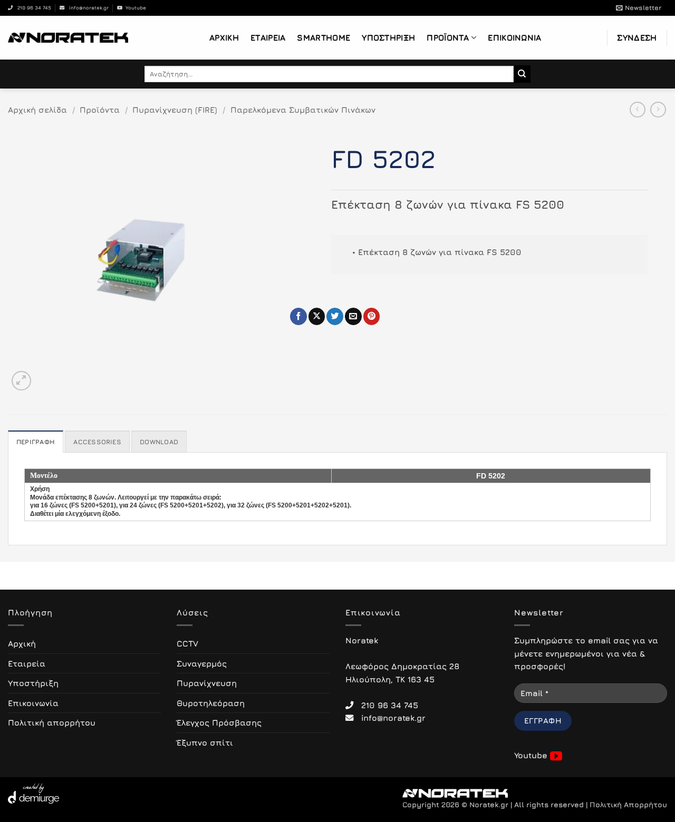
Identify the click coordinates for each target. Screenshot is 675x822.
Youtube (134, 8)
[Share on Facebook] (298, 316)
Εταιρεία (267, 37)
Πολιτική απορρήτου (51, 722)
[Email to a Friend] (353, 316)
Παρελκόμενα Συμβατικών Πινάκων (302, 109)
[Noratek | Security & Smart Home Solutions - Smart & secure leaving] (68, 37)
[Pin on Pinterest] (371, 316)
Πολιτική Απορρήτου (628, 804)
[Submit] (522, 73)
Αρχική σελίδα (37, 109)
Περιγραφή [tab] (35, 442)
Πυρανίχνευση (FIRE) (174, 109)
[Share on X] (316, 316)
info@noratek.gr (86, 8)
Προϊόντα (448, 37)
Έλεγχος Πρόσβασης (219, 722)
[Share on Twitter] (334, 316)
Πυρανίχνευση (207, 683)
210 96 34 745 (32, 8)
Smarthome (323, 37)
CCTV (187, 643)
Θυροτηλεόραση (211, 703)
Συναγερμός (202, 663)
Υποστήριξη (388, 37)
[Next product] (637, 110)
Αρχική (224, 37)
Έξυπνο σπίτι (205, 742)
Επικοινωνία (514, 37)
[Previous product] (658, 110)
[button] (638, 8)
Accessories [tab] (97, 442)
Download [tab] (159, 442)
